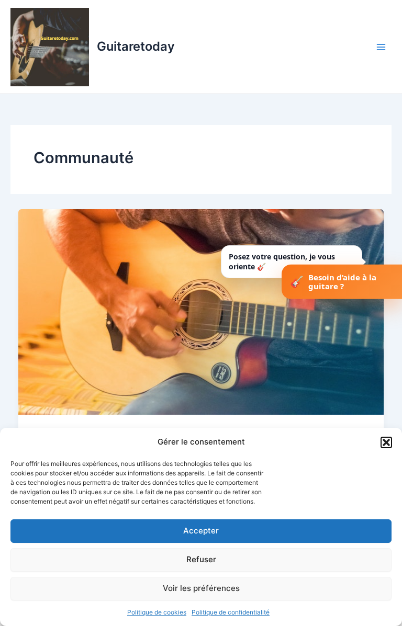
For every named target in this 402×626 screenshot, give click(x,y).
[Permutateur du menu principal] (381, 46)
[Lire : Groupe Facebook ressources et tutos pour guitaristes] (201, 311)
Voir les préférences (201, 588)
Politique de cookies (156, 612)
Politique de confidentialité (231, 612)
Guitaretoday (136, 46)
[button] (386, 442)
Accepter (201, 531)
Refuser (201, 559)
